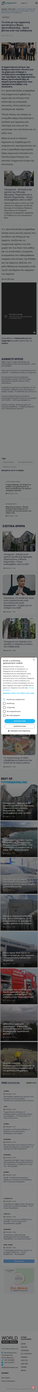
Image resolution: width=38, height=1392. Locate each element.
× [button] (34, 660)
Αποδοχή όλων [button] (20, 721)
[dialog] (19, 695)
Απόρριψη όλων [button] (20, 726)
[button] (19, 694)
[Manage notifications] (33, 1387)
